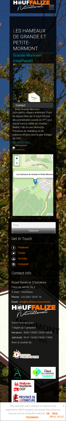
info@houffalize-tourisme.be (34, 301)
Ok (48, 413)
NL (54, 416)
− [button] (17, 163)
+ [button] (17, 158)
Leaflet (49, 214)
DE (62, 416)
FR (51, 416)
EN (58, 416)
